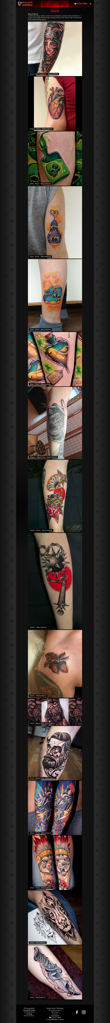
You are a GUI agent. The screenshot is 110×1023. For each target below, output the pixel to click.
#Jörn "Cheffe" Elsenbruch (38, 74)
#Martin (32, 530)
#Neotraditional (53, 74)
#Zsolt (32, 723)
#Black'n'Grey (41, 457)
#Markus (32, 457)
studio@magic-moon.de (55, 1019)
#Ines (32, 184)
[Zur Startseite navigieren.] (25, 3)
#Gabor (32, 129)
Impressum (55, 1016)
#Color (38, 129)
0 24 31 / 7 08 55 (80, 4)
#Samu (32, 696)
